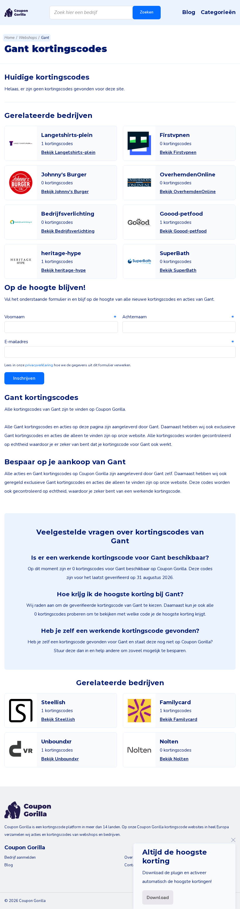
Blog (188, 12)
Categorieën (218, 12)
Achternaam (134, 317)
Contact (131, 865)
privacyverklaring (39, 365)
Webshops (28, 37)
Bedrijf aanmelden (20, 857)
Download (158, 898)
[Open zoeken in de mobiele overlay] (105, 12)
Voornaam (14, 317)
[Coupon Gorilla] (16, 12)
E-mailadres (16, 342)
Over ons (132, 857)
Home (9, 37)
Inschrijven (24, 378)
